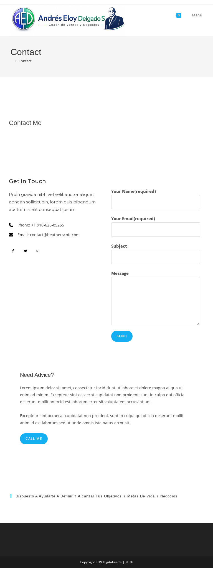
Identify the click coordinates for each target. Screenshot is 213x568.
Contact (25, 60)
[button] (13, 251)
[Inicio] (12, 60)
